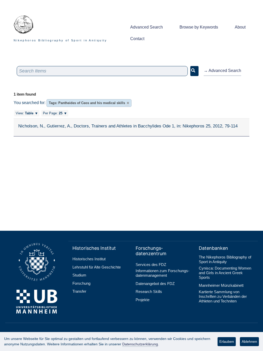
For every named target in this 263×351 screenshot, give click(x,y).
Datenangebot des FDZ (155, 283)
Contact (137, 38)
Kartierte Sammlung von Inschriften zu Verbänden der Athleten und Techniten (223, 296)
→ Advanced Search (222, 70)
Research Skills (149, 291)
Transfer (79, 291)
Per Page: (52, 113)
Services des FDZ (151, 264)
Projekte (142, 300)
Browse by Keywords (199, 27)
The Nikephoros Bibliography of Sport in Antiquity (225, 259)
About (240, 27)
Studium (79, 275)
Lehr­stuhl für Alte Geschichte (96, 267)
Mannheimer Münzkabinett (221, 285)
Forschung (81, 283)
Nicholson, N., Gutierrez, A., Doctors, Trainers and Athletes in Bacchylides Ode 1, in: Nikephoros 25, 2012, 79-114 (128, 125)
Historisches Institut (89, 259)
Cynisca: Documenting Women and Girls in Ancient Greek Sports (225, 273)
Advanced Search (146, 27)
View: (24, 113)
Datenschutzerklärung (140, 344)
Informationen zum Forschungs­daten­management (162, 273)
